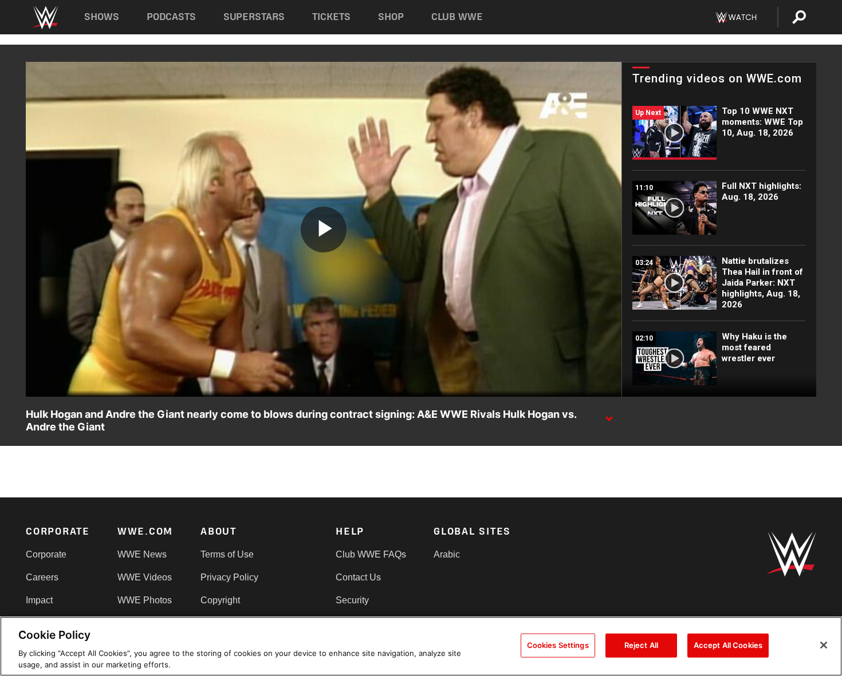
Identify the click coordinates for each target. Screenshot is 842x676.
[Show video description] (608, 415)
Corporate (46, 554)
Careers (42, 577)
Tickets (331, 16)
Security (352, 600)
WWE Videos (144, 577)
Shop (391, 16)
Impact (39, 600)
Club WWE (457, 16)
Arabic (447, 554)
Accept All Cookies (728, 645)
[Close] (823, 645)
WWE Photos (144, 600)
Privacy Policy (229, 577)
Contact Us (358, 577)
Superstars (254, 16)
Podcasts (171, 16)
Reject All (641, 645)
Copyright (220, 600)
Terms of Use (227, 554)
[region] (421, 646)
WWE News (142, 554)
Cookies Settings (558, 645)
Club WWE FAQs (371, 554)
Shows (101, 16)
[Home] (45, 17)
